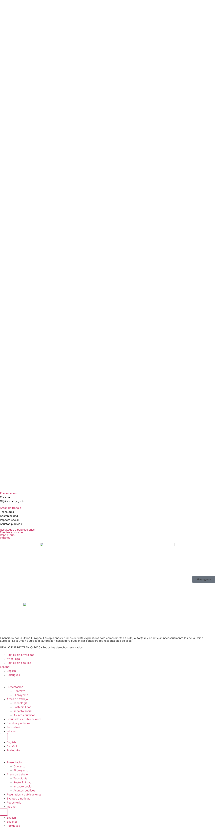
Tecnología (7, 512)
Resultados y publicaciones (17, 529)
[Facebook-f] (22, 587)
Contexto (19, 691)
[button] (107, 493)
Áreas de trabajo (10, 507)
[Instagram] (4, 587)
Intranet (5, 537)
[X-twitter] (13, 587)
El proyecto (20, 695)
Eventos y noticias (11, 532)
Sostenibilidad (9, 516)
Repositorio (7, 535)
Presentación (8, 493)
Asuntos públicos (11, 524)
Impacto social (9, 520)
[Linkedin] (32, 587)
